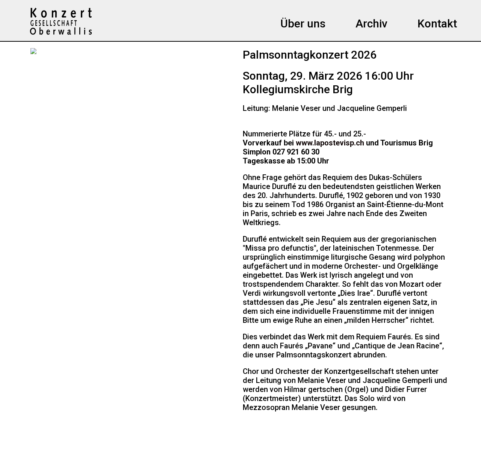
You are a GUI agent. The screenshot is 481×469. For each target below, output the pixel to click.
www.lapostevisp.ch (330, 142)
